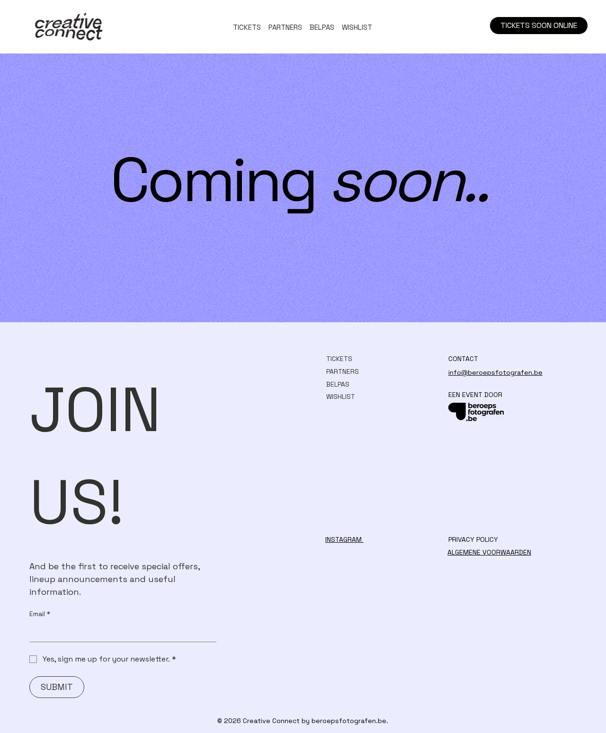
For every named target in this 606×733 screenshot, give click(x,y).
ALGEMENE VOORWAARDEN (489, 552)
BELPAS (337, 384)
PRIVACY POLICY (473, 539)
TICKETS (339, 358)
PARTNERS (342, 371)
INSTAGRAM (344, 539)
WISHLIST (340, 396)
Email (39, 613)
